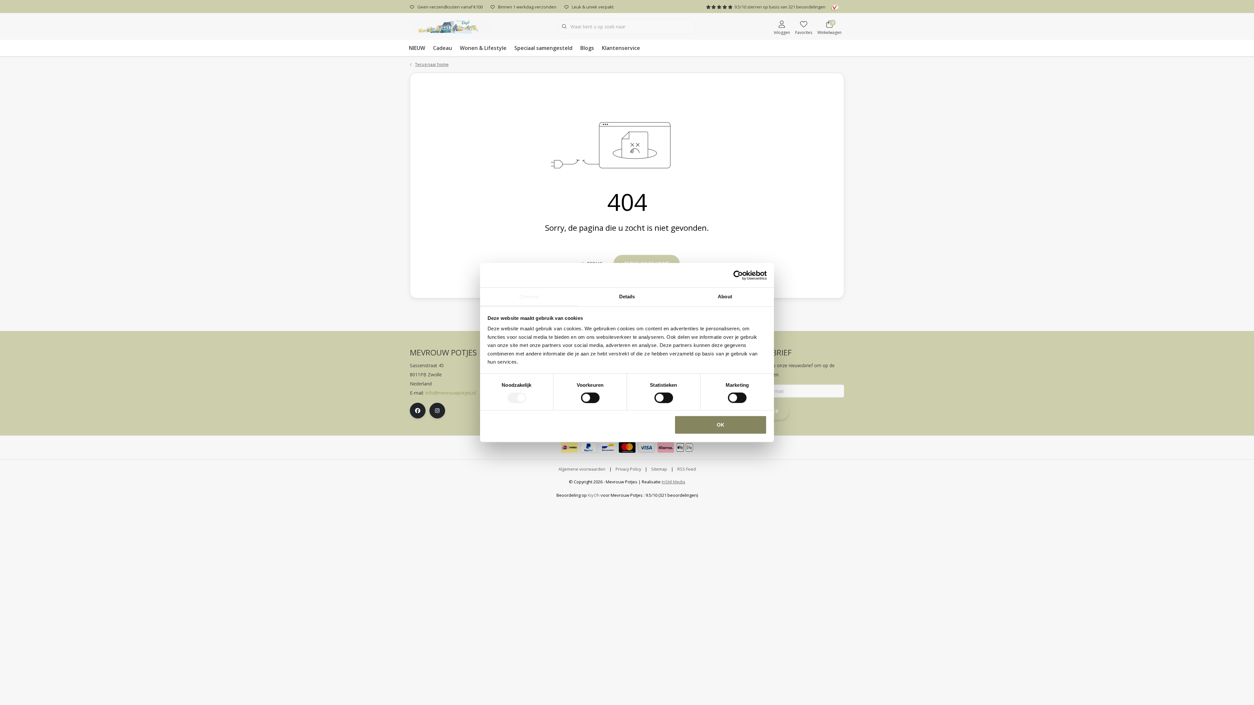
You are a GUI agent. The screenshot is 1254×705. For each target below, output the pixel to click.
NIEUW (417, 48)
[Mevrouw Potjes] (450, 25)
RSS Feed (686, 469)
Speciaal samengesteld (543, 48)
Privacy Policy (628, 469)
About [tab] (725, 296)
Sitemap (659, 469)
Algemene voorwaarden (581, 469)
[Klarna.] (665, 447)
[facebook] (418, 410)
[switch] (590, 397)
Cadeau (442, 48)
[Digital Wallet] (685, 447)
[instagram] (437, 410)
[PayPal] (588, 447)
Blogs (587, 48)
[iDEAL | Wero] (569, 447)
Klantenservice (621, 48)
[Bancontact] (608, 447)
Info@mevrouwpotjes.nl (450, 393)
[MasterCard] (627, 447)
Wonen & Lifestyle (483, 48)
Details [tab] (627, 296)
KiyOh (594, 495)
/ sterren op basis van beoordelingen (780, 7)
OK (720, 425)
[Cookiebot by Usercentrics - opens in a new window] (738, 275)
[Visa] (646, 447)
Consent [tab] (529, 296)
